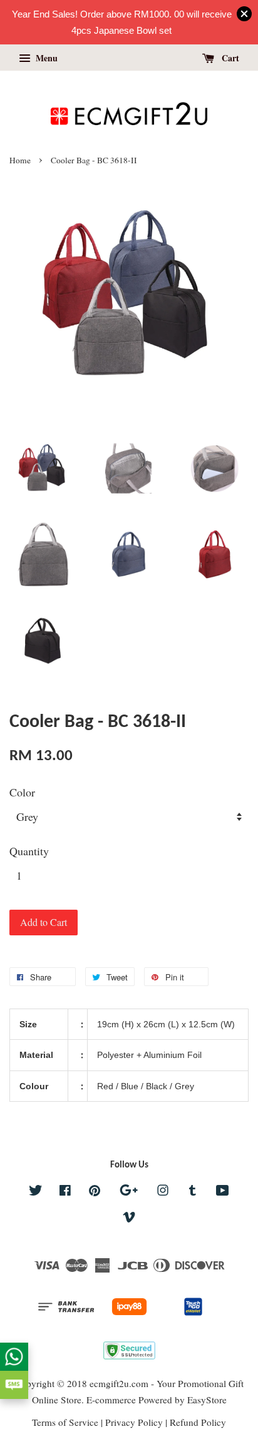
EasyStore (207, 1399)
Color (22, 792)
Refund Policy (198, 1422)
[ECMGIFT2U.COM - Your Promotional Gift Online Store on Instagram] (163, 1192)
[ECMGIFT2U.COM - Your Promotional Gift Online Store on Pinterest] (94, 1192)
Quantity (29, 850)
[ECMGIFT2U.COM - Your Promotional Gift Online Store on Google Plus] (128, 1192)
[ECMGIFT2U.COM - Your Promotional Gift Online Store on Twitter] (36, 1192)
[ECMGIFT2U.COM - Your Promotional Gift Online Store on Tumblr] (192, 1192)
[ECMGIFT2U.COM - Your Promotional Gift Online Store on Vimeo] (129, 1219)
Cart (229, 57)
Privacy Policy (134, 1422)
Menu (45, 57)
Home (20, 160)
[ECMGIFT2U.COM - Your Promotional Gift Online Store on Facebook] (65, 1192)
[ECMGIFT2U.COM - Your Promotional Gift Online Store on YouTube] (222, 1192)
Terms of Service (65, 1422)
